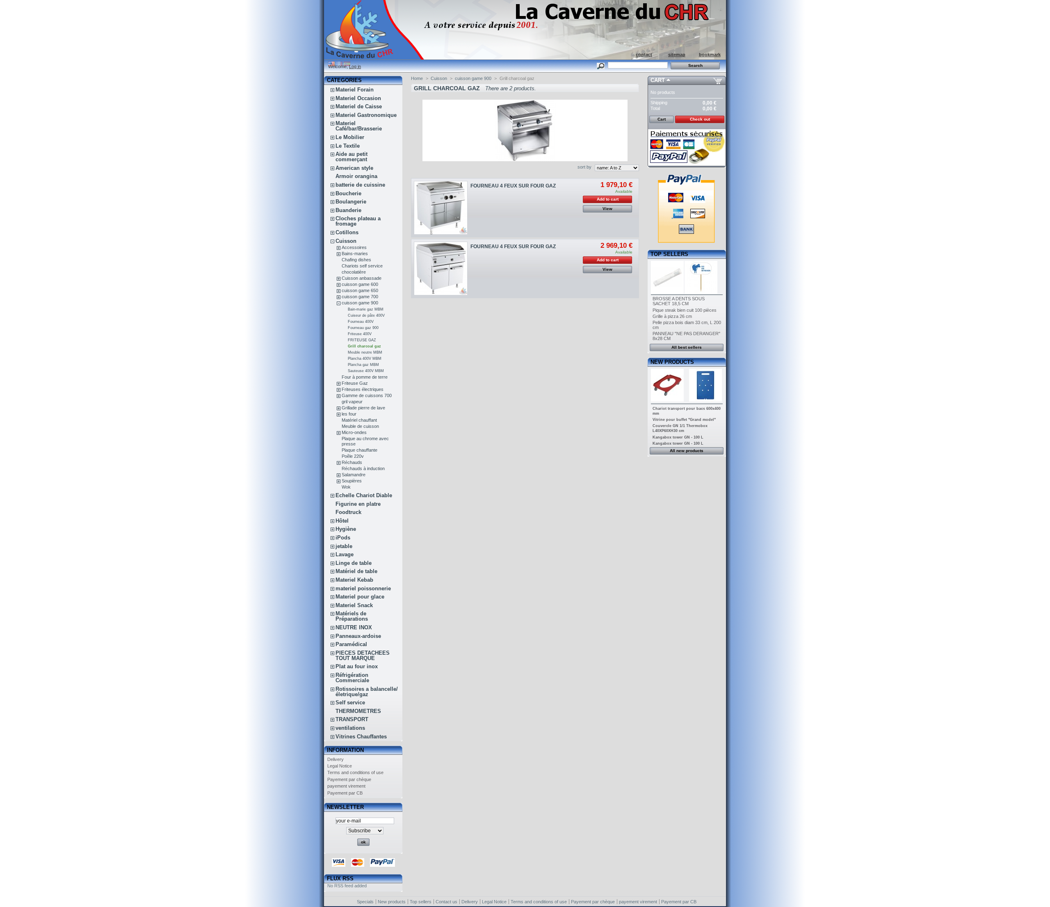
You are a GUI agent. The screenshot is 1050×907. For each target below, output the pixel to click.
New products (672, 362)
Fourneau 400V (361, 322)
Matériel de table (356, 571)
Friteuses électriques (362, 389)
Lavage (345, 554)
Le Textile (348, 146)
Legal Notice (339, 765)
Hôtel (342, 521)
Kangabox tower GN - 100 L (678, 437)
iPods (343, 538)
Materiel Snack (354, 605)
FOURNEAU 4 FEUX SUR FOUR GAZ (513, 186)
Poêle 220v (353, 456)
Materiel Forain (355, 90)
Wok (346, 486)
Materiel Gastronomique (366, 115)
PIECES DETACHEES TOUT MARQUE (363, 655)
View (607, 208)
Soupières (352, 480)
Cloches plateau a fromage (358, 221)
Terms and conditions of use (355, 772)
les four (349, 413)
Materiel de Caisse (359, 106)
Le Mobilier (350, 137)
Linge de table (354, 563)
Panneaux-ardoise (358, 636)
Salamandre (353, 474)
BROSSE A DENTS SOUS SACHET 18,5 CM (679, 301)
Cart (658, 80)
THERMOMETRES (358, 711)
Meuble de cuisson (360, 426)
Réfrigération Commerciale (352, 677)
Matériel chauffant (359, 420)
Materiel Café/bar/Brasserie (359, 126)
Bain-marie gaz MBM (365, 309)
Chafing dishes (356, 259)
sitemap (676, 54)
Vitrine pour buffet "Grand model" (684, 420)
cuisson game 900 (360, 302)
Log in (355, 66)
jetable (344, 546)
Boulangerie (351, 202)
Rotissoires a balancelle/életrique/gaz (367, 691)
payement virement (346, 786)
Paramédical (351, 644)
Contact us (446, 901)
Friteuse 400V (360, 334)
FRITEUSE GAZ (362, 340)
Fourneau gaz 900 (363, 328)
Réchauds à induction (363, 468)
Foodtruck (348, 512)
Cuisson (346, 241)
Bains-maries (355, 253)
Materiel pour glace (360, 597)
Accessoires (354, 247)
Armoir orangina (356, 176)
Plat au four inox (357, 666)
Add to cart (608, 199)
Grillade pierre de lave (363, 407)
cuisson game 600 (360, 284)
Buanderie (348, 210)
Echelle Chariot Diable (364, 495)
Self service (350, 702)
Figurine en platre (358, 504)
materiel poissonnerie (363, 588)
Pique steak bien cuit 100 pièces (685, 310)
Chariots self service (362, 265)
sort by (584, 166)
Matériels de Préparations (352, 616)
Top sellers (669, 254)
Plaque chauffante (359, 450)
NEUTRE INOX (354, 627)
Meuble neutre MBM (365, 352)
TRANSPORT (352, 719)
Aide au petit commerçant (352, 156)
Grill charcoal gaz (364, 346)
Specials (365, 901)
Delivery (335, 759)
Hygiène (346, 529)
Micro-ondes (354, 432)
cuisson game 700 (360, 296)
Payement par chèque (349, 779)
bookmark (710, 54)
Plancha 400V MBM (364, 358)
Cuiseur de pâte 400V (366, 315)
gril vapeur (352, 401)
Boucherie (348, 193)
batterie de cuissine (360, 185)
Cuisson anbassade (361, 278)
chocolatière (354, 272)
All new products (686, 450)
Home (417, 78)
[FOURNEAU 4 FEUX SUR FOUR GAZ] (441, 208)
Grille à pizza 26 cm (672, 316)
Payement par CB (345, 792)
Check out (700, 119)
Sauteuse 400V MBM (366, 371)
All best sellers (686, 347)
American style (354, 168)
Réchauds (352, 462)
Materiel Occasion (358, 98)
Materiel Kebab (354, 580)
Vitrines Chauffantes (361, 736)
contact (644, 54)
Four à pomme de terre (365, 377)
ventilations (350, 728)
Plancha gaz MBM (363, 365)
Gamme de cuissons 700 (367, 395)
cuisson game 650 (360, 290)
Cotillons (347, 232)
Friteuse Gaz (355, 383)
